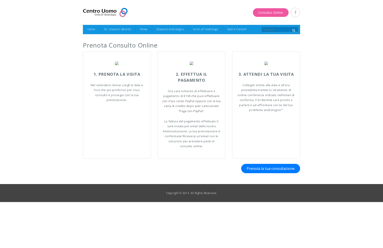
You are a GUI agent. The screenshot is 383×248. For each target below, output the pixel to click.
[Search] (293, 30)
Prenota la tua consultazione (271, 168)
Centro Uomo (105, 12)
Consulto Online (270, 12)
